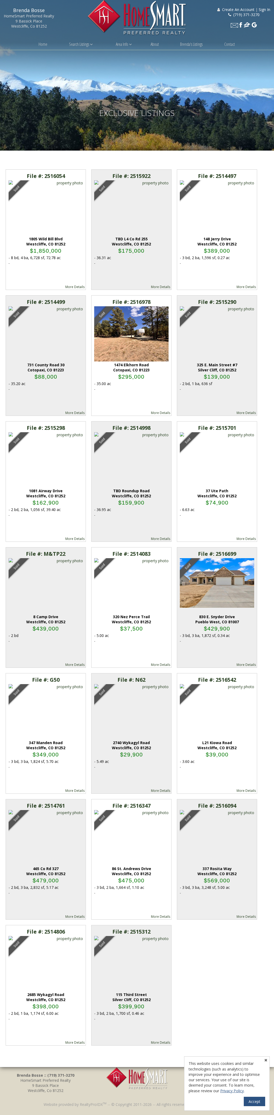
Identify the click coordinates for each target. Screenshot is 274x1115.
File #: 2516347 (131, 805)
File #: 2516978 (131, 301)
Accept (254, 1101)
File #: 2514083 (131, 553)
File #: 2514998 (131, 427)
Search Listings (79, 44)
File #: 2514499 (46, 301)
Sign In (264, 9)
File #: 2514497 (217, 176)
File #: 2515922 (131, 176)
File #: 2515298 (46, 427)
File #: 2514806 (46, 931)
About (155, 44)
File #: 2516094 (217, 805)
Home (43, 44)
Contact (229, 44)
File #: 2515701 (217, 427)
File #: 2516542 (217, 679)
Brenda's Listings (191, 44)
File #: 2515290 (217, 301)
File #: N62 (131, 679)
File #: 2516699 (217, 553)
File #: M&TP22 (46, 553)
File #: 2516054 (46, 176)
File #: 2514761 (46, 805)
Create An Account (238, 9)
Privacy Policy (232, 1090)
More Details (75, 287)
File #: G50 (46, 679)
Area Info (122, 44)
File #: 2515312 (131, 931)
